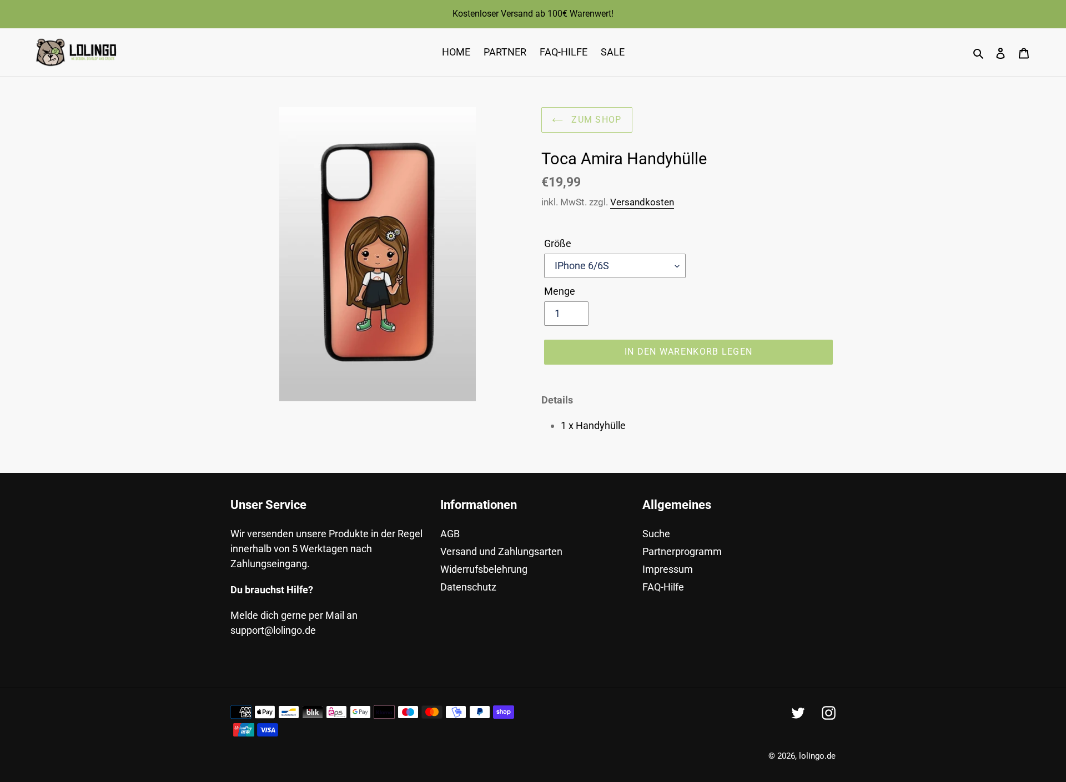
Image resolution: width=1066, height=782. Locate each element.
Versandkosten (642, 202)
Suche (656, 533)
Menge (559, 291)
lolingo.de (817, 756)
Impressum (667, 569)
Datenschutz (468, 587)
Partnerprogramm (682, 551)
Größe (557, 243)
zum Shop (595, 119)
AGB (450, 533)
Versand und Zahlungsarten (501, 551)
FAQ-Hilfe (663, 587)
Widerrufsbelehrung (483, 569)
